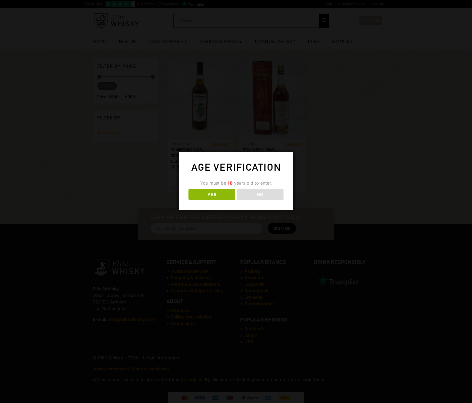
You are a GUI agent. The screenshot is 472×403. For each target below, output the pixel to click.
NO (260, 194)
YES (211, 194)
